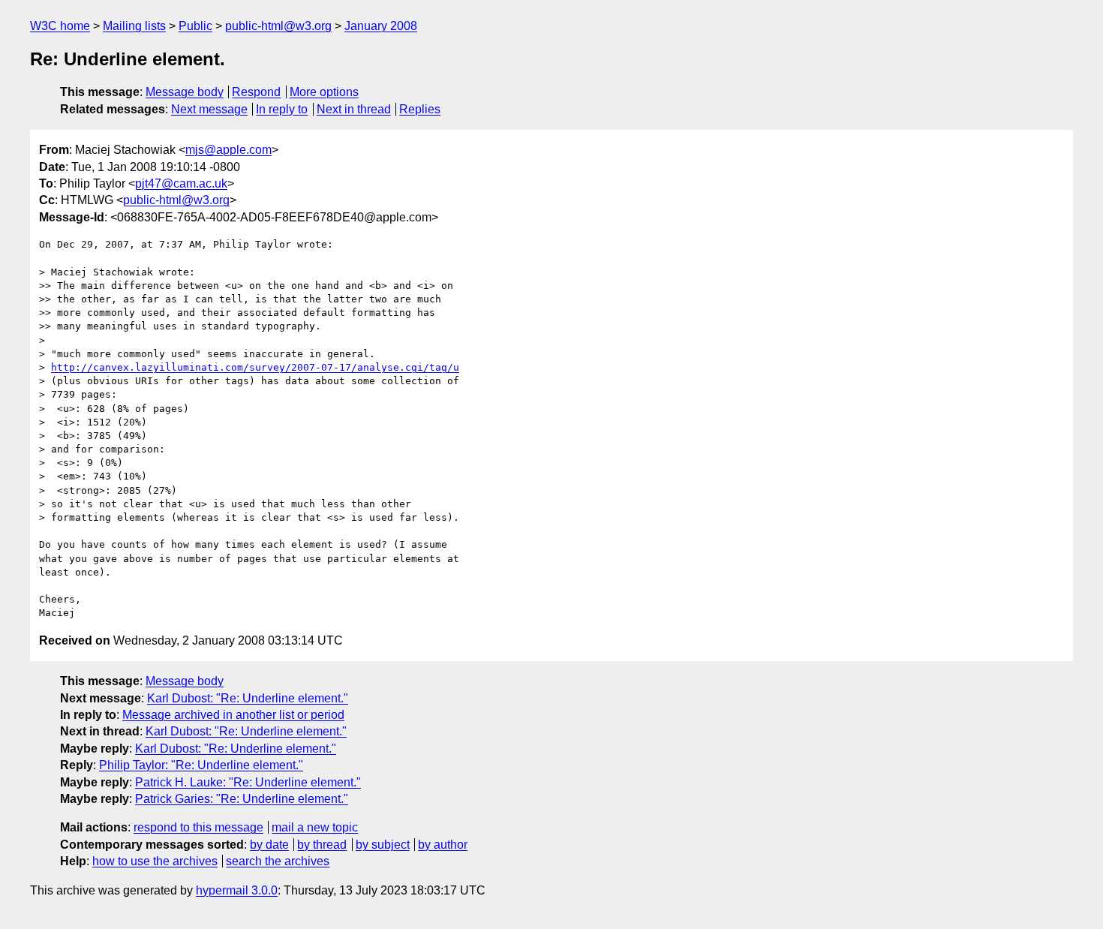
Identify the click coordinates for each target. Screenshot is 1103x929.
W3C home (60, 26)
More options (324, 92)
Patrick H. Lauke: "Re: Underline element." (248, 782)
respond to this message (198, 827)
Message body (185, 92)
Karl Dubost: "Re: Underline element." (247, 698)
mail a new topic (315, 827)
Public (195, 26)
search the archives (277, 861)
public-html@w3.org (278, 26)
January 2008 (380, 26)
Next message (209, 109)
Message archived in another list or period (233, 714)
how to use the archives (155, 861)
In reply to (282, 109)
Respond (256, 92)
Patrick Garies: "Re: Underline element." (241, 798)
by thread (322, 844)
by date (269, 844)
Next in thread (354, 109)
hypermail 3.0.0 (237, 890)
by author (442, 844)
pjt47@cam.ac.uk (181, 183)
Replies (419, 109)
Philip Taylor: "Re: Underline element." (201, 765)
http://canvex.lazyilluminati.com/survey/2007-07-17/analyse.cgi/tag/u (255, 367)
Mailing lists (134, 26)
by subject (383, 844)
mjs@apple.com (228, 149)
